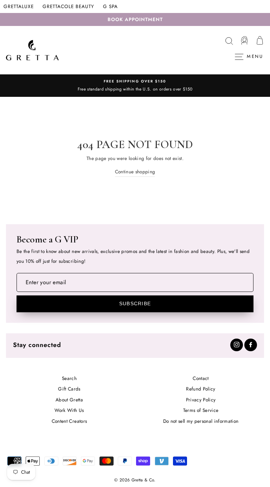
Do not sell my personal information (201, 421)
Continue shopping (135, 171)
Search (69, 378)
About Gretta (69, 399)
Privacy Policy (201, 399)
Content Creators (69, 421)
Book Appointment (135, 19)
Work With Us (69, 410)
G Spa (110, 6)
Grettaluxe (19, 6)
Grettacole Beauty (68, 6)
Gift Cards (69, 388)
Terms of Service (200, 410)
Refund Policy (200, 388)
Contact (200, 378)
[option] (135, 85)
